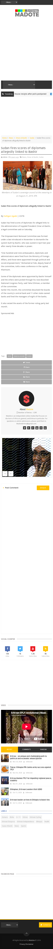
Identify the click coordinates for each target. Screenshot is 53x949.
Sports (23, 826)
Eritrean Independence (25, 822)
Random (43, 749)
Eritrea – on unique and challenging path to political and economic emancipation (28, 757)
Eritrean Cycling (35, 817)
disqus (43, 488)
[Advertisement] (26, 50)
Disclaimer (29, 944)
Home (4, 138)
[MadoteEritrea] (24, 427)
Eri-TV (18, 817)
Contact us (47, 925)
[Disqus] (26, 527)
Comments (26, 749)
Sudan (32, 138)
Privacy (22, 944)
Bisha (12, 817)
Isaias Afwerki (7, 826)
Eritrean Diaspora (8, 822)
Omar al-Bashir (21, 138)
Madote (32, 940)
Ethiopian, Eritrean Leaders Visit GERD (26, 789)
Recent (9, 749)
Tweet (27, 362)
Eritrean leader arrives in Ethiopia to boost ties (30, 800)
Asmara (5, 817)
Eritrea (45, 94)
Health (47, 822)
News (11, 138)
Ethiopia (39, 822)
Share (27, 367)
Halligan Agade (10, 216)
